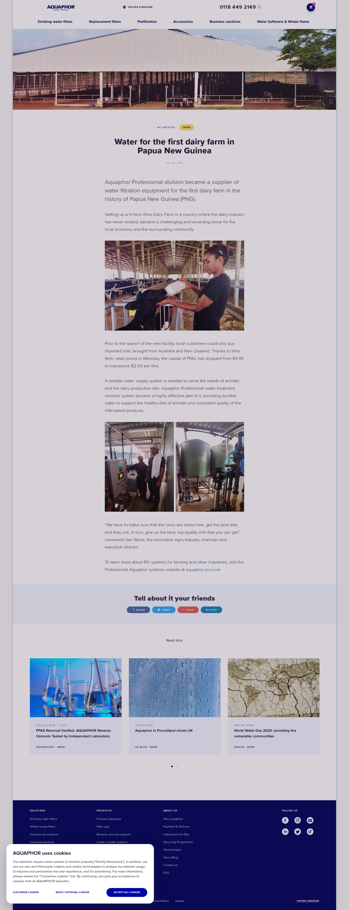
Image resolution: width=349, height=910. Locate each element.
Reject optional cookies (72, 892)
